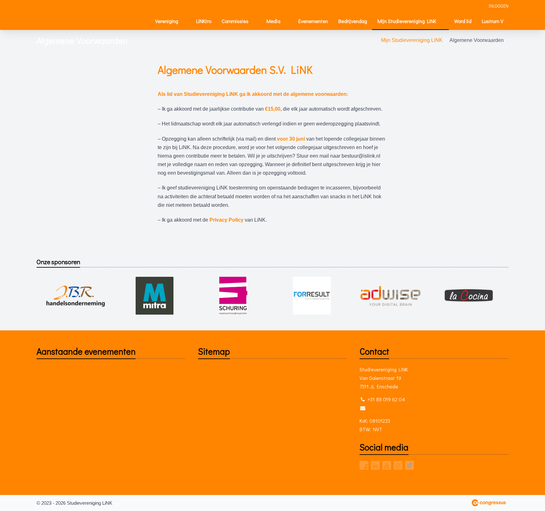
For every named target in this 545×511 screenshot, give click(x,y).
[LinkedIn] (375, 465)
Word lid (463, 21)
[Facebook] (364, 465)
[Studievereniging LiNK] (60, 15)
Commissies (235, 21)
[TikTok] (409, 465)
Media (273, 21)
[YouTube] (386, 465)
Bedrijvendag (352, 21)
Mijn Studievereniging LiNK (407, 21)
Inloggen (498, 6)
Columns (207, 395)
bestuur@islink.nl (385, 407)
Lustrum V (492, 21)
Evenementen (313, 21)
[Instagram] (398, 465)
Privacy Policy (226, 220)
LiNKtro (203, 21)
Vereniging (166, 21)
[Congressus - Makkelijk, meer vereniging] (488, 502)
